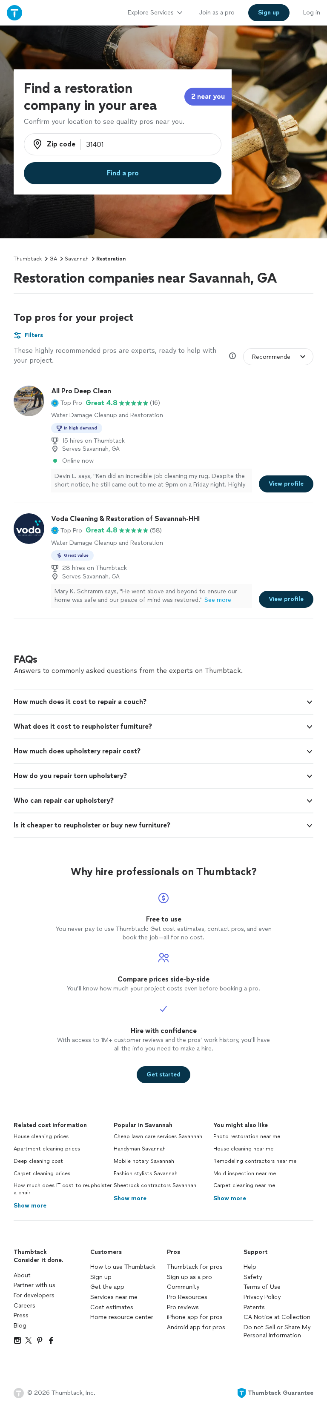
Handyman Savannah (140, 1149)
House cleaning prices (41, 1136)
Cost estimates (111, 1307)
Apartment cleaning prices (47, 1149)
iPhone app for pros (195, 1317)
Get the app (107, 1287)
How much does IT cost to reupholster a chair (63, 1189)
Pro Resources (187, 1297)
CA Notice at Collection (277, 1317)
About (22, 1275)
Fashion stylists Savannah (146, 1173)
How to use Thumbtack (122, 1267)
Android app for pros (196, 1327)
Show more (30, 1205)
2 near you (208, 96)
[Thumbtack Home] (14, 12)
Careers (24, 1305)
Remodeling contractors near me (254, 1161)
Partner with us (34, 1285)
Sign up (101, 1277)
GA (53, 259)
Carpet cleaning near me (244, 1185)
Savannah (77, 259)
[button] (66, 403)
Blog (20, 1325)
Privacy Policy (262, 1297)
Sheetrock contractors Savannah (155, 1185)
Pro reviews (183, 1307)
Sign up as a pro (189, 1277)
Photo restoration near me (246, 1136)
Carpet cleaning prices (42, 1173)
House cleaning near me (243, 1149)
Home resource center (121, 1317)
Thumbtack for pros (195, 1267)
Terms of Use (262, 1287)
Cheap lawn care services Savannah (158, 1136)
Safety (253, 1277)
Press (21, 1315)
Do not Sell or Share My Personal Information (277, 1331)
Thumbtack (28, 259)
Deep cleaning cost (38, 1161)
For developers (34, 1295)
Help (250, 1267)
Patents (254, 1307)
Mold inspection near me (244, 1173)
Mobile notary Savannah (144, 1161)
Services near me (114, 1297)
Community (183, 1287)
